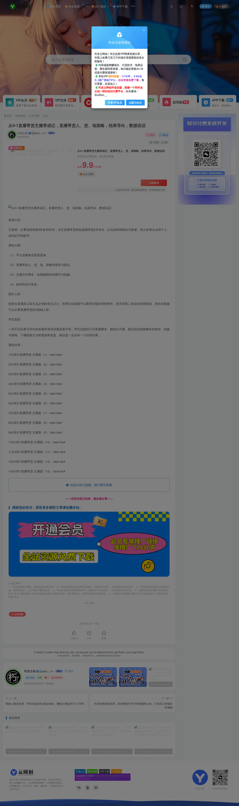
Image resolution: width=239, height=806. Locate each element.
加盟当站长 (135, 102)
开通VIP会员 (115, 102)
